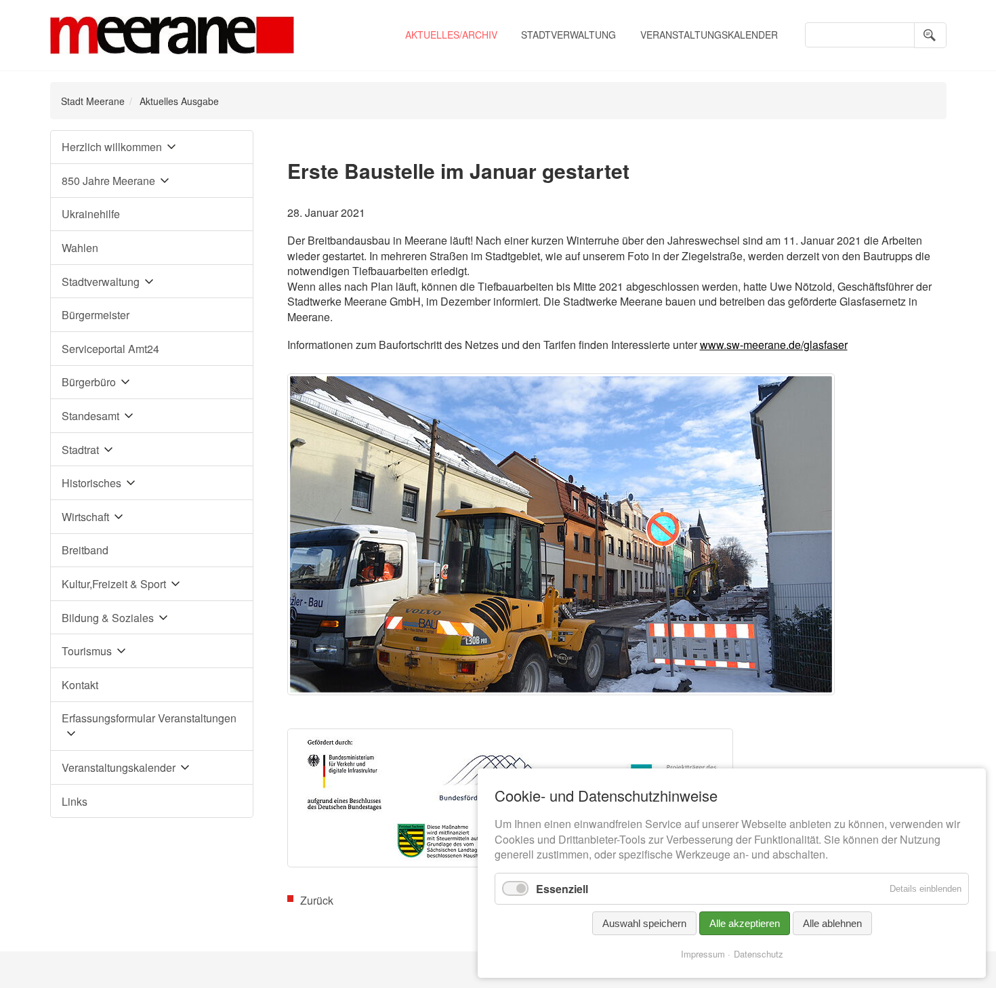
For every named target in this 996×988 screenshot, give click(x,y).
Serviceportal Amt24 (110, 348)
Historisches (91, 483)
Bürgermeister (95, 315)
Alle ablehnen (832, 923)
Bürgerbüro (89, 382)
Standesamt (90, 416)
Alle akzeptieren (744, 923)
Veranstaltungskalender (709, 34)
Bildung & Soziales (108, 617)
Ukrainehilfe (91, 214)
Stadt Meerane (93, 101)
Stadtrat (80, 449)
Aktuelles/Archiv (451, 34)
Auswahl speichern (644, 923)
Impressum (703, 953)
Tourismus (87, 651)
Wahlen (80, 247)
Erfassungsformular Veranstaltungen (149, 718)
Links (74, 801)
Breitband (85, 550)
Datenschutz (758, 953)
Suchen (930, 35)
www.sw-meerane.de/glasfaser (774, 344)
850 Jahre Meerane (108, 180)
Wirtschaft (85, 516)
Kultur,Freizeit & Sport (114, 584)
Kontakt (80, 685)
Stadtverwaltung (568, 34)
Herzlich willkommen (112, 147)
